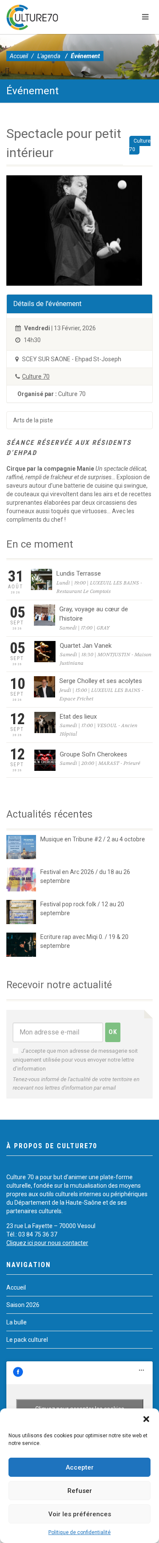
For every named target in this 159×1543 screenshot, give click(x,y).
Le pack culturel (27, 1339)
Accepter (80, 1467)
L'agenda (48, 56)
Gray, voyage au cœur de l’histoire (93, 614)
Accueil (19, 56)
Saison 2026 (22, 1304)
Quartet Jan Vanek (86, 645)
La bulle (16, 1322)
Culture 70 (140, 145)
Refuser (79, 1491)
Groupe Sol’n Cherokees (93, 754)
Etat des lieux (78, 716)
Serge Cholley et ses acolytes (100, 681)
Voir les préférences (79, 1514)
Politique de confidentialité (79, 1532)
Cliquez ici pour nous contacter (47, 1242)
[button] (146, 1419)
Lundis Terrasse (78, 573)
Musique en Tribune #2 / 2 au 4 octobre (92, 839)
